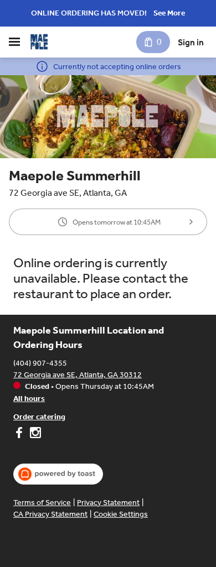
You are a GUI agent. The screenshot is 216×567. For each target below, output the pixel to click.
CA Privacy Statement (50, 514)
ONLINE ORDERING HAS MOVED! (89, 13)
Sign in (191, 42)
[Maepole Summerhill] (39, 42)
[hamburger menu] (14, 42)
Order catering (39, 417)
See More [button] (169, 13)
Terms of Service (42, 502)
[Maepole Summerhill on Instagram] (34, 434)
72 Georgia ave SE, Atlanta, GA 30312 (77, 374)
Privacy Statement (108, 502)
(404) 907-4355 (40, 363)
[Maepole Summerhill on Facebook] (20, 434)
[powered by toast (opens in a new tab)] (58, 474)
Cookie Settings (121, 514)
